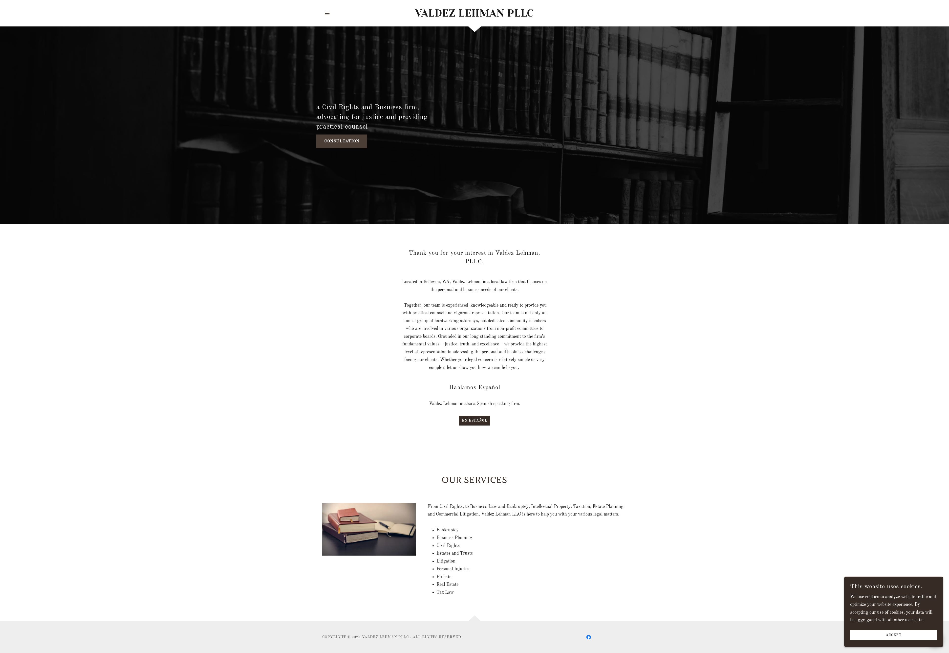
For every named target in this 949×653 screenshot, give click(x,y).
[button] (327, 13)
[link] (475, 15)
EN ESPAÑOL (474, 420)
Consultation (341, 141)
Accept (894, 635)
